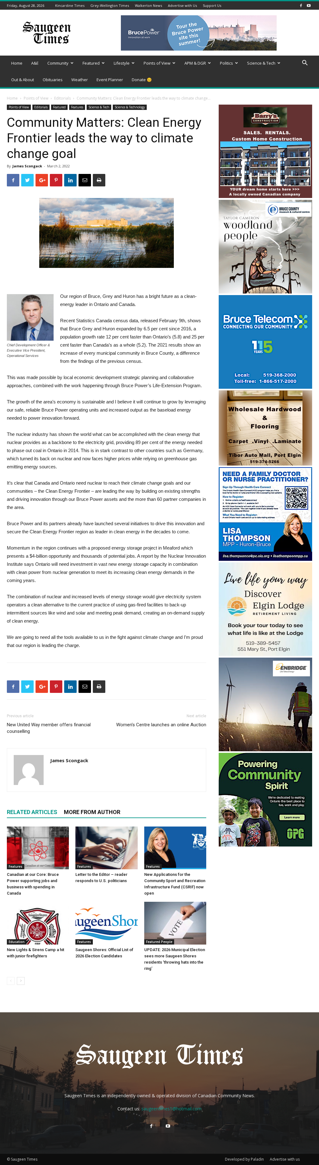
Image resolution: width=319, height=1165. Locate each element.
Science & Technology (130, 107)
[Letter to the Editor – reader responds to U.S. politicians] (106, 848)
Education (17, 942)
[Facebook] (301, 5)
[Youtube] (308, 5)
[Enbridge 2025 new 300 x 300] (265, 750)
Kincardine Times (69, 5)
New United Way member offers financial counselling (49, 728)
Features (77, 107)
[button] (304, 64)
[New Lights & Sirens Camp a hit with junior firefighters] (38, 923)
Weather (79, 79)
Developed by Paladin (244, 1159)
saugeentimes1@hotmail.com (171, 1109)
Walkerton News (148, 5)
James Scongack (27, 166)
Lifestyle (122, 63)
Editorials (62, 98)
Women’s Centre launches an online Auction (161, 725)
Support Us (212, 5)
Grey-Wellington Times (109, 5)
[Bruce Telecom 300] (265, 387)
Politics (226, 63)
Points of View (157, 63)
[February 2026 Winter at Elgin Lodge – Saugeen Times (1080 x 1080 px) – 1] (265, 654)
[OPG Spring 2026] (265, 845)
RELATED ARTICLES (32, 812)
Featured (91, 63)
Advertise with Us (182, 5)
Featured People (159, 942)
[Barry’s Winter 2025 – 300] (265, 197)
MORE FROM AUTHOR (92, 812)
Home (16, 63)
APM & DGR (195, 63)
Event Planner (110, 79)
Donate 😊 (142, 79)
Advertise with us (285, 1159)
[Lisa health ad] (265, 559)
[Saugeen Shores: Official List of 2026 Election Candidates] (106, 923)
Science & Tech (261, 63)
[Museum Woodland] (265, 292)
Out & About (22, 79)
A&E (35, 63)
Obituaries (53, 79)
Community (58, 63)
